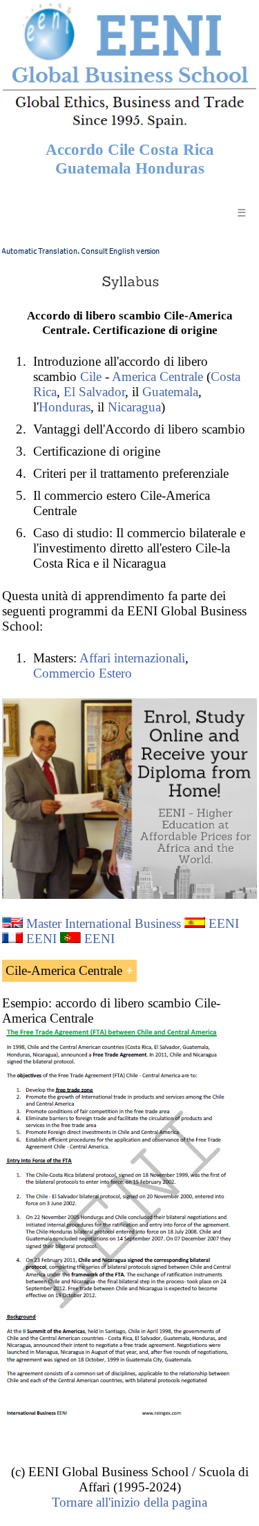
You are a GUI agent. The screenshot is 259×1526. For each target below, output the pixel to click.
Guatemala (170, 391)
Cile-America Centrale (64, 970)
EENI (224, 923)
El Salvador (94, 391)
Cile (91, 376)
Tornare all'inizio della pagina (129, 1502)
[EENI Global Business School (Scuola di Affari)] (129, 126)
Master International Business (103, 923)
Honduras (64, 407)
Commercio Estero (82, 673)
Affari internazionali (132, 658)
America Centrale (157, 376)
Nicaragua (134, 407)
